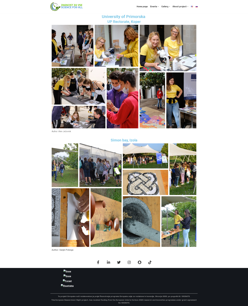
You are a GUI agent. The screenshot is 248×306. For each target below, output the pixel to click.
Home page (142, 6)
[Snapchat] (139, 262)
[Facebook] (98, 262)
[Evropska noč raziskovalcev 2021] (66, 6)
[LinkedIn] (108, 262)
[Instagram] (129, 262)
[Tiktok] (149, 262)
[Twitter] (118, 262)
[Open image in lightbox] (72, 46)
